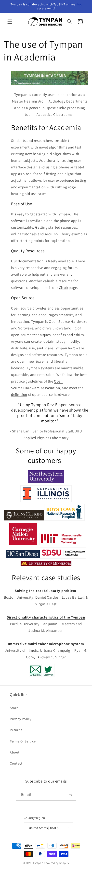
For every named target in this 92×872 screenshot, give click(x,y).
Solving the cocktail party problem (45, 590)
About (15, 752)
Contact (16, 763)
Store (14, 708)
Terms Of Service (23, 741)
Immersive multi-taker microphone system (46, 643)
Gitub (63, 287)
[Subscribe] (70, 794)
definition (19, 394)
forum (73, 267)
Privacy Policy (20, 719)
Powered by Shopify (56, 863)
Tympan (38, 863)
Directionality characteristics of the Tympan (46, 617)
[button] (9, 21)
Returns (16, 730)
